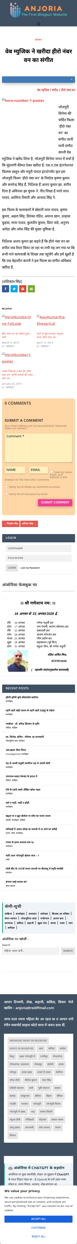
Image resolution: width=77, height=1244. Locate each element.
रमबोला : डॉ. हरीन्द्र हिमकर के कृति (22, 724)
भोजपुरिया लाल (12, 741)
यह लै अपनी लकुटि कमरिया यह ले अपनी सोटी (28, 763)
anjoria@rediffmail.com (35, 1008)
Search (6, 945)
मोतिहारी (29, 1120)
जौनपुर (13, 1072)
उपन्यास (9, 923)
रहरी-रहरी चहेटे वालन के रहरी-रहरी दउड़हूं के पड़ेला (30, 710)
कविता (8, 727)
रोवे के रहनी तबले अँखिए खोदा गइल (23, 790)
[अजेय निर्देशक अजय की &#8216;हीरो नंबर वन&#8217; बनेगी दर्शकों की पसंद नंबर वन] (17, 361)
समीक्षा (12, 928)
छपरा (61, 1064)
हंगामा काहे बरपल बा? (16, 882)
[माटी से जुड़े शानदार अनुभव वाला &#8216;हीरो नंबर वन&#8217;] (52, 323)
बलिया (38, 1096)
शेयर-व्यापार (10, 886)
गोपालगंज (57, 1056)
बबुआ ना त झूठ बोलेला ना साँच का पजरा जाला (28, 816)
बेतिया (60, 1096)
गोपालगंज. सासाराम (19, 1064)
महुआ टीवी (15, 1120)
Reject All (38, 1236)
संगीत (55, 90)
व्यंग (71, 923)
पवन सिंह (46, 1080)
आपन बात (58, 918)
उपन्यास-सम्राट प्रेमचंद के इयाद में (21, 776)
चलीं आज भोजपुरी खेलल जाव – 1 (22, 856)
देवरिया (59, 1072)
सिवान (13, 1135)
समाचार (9, 872)
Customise (38, 1228)
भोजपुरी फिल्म (53, 1104)
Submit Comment (55, 503)
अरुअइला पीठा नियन (16, 750)
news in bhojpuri (21, 1048)
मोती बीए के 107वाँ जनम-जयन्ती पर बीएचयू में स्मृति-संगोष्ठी (34, 869)
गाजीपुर (44, 1056)
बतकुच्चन (25, 1096)
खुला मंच (42, 923)
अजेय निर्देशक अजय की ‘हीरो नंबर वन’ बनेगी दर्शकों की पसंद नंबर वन (17, 375)
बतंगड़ (12, 1096)
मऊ (33, 1112)
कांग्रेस (63, 1048)
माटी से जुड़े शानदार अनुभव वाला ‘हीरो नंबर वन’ (50, 335)
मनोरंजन (9, 846)
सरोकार (38, 40)
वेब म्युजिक (43, 90)
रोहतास (42, 1120)
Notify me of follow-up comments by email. (35, 487)
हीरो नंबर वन (68, 90)
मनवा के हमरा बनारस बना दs (20, 842)
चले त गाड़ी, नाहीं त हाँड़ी (17, 803)
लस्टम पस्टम (57, 1120)
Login (12, 568)
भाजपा (24, 1104)
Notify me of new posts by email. (28, 494)
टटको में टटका (44, 1072)
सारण (58, 1127)
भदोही (13, 1104)
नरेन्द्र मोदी (15, 1080)
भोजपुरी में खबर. (18, 1112)
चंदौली (50, 1064)
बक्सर (57, 1088)
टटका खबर (26, 1072)
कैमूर (12, 1056)
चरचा (8, 833)
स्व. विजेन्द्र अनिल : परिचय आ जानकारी (25, 737)
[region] (38, 1214)
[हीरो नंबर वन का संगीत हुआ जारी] (17, 323)
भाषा (13, 833)
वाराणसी (29, 1127)
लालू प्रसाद (15, 1127)
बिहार (49, 1096)
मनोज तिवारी (46, 1112)
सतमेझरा (9, 701)
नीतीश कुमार (31, 1080)
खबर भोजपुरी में (27, 1056)
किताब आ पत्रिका (61, 914)
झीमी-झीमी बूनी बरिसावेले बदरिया (22, 697)
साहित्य (14, 727)
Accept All (38, 1219)
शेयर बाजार (44, 1127)
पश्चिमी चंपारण (17, 1088)
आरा (41, 1048)
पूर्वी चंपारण (43, 1088)
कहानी (8, 820)
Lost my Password (30, 568)
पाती (31, 1088)
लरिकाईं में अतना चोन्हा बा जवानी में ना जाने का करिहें (31, 829)
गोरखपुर (38, 1064)
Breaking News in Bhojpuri (28, 1041)
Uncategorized (13, 754)
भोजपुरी (37, 1104)
